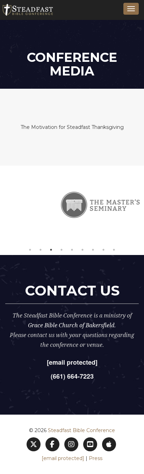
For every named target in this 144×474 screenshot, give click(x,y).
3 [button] (51, 249)
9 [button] (113, 249)
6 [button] (82, 249)
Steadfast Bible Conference (81, 430)
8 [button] (103, 249)
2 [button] (40, 249)
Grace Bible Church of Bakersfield (71, 325)
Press (95, 458)
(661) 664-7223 (72, 376)
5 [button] (72, 249)
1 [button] (30, 249)
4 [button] (61, 249)
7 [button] (92, 249)
